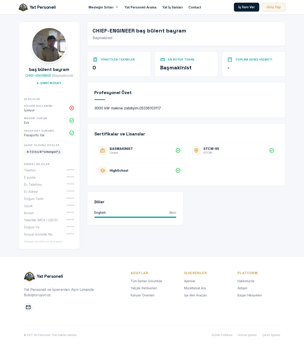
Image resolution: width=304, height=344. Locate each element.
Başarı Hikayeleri (249, 295)
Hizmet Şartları (247, 335)
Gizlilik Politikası (222, 335)
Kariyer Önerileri (142, 295)
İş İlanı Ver (246, 7)
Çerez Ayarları (271, 335)
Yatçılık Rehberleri (144, 288)
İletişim (242, 288)
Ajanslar (189, 281)
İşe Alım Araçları (195, 295)
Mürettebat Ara (195, 288)
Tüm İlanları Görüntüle (146, 281)
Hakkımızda (245, 281)
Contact (194, 7)
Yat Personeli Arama (140, 7)
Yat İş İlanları (172, 7)
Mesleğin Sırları (104, 7)
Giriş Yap (274, 7)
